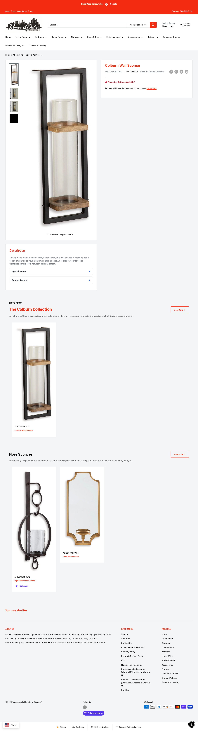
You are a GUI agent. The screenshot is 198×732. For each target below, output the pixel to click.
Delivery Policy (128, 651)
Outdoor (151, 37)
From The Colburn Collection (152, 71)
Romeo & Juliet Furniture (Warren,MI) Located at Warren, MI (135, 672)
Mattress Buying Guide (132, 664)
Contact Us (126, 643)
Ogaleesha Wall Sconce (25, 580)
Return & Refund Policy (132, 656)
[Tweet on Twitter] (181, 71)
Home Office (93, 37)
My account (167, 26)
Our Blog (125, 690)
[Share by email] (186, 71)
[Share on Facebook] (171, 71)
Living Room (21, 37)
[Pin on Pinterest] (176, 71)
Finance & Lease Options (133, 647)
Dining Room (57, 37)
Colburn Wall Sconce (24, 430)
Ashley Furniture (113, 72)
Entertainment (113, 37)
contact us (152, 88)
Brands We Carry (13, 45)
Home (8, 37)
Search (124, 634)
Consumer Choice (171, 37)
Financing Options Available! (121, 82)
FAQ (123, 660)
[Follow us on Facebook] (85, 707)
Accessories (134, 37)
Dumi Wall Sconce (71, 556)
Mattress (75, 37)
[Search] (153, 25)
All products (18, 55)
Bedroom (39, 37)
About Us (125, 638)
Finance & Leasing (37, 45)
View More (178, 310)
